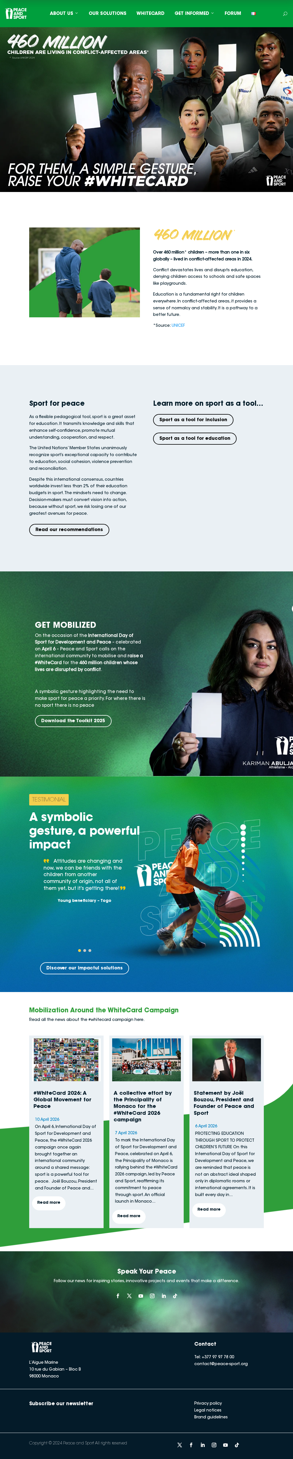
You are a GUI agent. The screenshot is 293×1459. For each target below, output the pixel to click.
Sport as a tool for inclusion (193, 420)
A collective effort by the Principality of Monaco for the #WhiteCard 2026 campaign (143, 1107)
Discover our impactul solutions (84, 968)
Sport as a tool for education (194, 438)
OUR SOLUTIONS (107, 13)
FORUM (233, 13)
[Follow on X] (129, 1295)
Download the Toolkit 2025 (73, 721)
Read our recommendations (69, 530)
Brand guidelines (211, 1418)
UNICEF (178, 326)
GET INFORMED (192, 13)
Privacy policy (208, 1404)
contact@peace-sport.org (221, 1364)
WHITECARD (150, 13)
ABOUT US (61, 13)
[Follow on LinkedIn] (163, 1295)
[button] (79, 950)
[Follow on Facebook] (117, 1295)
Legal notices (207, 1411)
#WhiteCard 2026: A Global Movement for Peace (62, 1100)
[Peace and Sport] (16, 13)
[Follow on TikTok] (175, 1295)
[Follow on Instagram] (152, 1295)
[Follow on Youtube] (140, 1295)
